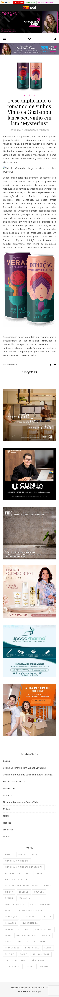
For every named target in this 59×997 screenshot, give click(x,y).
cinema (9, 892)
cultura (39, 892)
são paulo (38, 960)
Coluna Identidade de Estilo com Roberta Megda (28, 774)
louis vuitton (43, 929)
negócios (23, 941)
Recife (48, 948)
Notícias (29, 95)
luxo (8, 935)
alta (34, 854)
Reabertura (32, 948)
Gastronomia (31, 917)
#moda (9, 854)
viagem (44, 966)
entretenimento (40, 904)
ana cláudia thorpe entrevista (24, 867)
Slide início (8, 829)
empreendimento (15, 904)
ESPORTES (30, 2)
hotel (47, 917)
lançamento (12, 929)
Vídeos (6, 836)
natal (8, 941)
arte (28, 873)
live (27, 929)
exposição (11, 917)
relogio (10, 954)
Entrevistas (9, 788)
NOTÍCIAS (19, 2)
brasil (48, 886)
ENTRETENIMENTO (46, 2)
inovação (10, 923)
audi (39, 873)
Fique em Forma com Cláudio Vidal (20, 802)
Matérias (7, 808)
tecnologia (12, 966)
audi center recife (16, 879)
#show (22, 854)
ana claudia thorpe (17, 861)
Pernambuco (12, 948)
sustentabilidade (15, 960)
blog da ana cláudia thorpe (22, 886)
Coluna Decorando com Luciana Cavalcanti (24, 767)
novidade (39, 941)
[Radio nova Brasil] (29, 53)
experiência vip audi (31, 910)
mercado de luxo (26, 935)
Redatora (12, 364)
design (9, 898)
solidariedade (41, 954)
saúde (23, 954)
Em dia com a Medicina (14, 781)
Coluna (6, 760)
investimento (30, 923)
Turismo (29, 966)
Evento (9, 910)
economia (24, 898)
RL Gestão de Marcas (38, 987)
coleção (24, 892)
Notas (6, 815)
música (46, 935)
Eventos (7, 795)
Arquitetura (12, 873)
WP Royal (36, 991)
